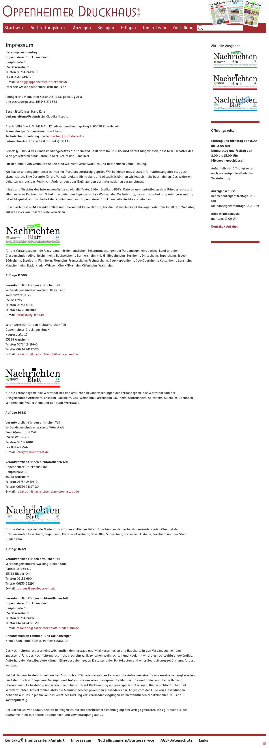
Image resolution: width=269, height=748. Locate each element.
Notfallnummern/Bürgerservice (126, 740)
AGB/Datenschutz (176, 740)
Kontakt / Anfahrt (224, 226)
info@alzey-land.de (30, 315)
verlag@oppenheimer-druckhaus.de (42, 82)
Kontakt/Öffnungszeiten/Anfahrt (35, 740)
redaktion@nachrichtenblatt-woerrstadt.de (47, 492)
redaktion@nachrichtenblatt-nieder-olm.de (47, 628)
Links (203, 740)
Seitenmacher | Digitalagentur (63, 136)
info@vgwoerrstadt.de (32, 452)
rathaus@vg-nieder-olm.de (35, 588)
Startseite (15, 28)
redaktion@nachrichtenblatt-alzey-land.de (47, 354)
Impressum (81, 740)
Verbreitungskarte (49, 28)
